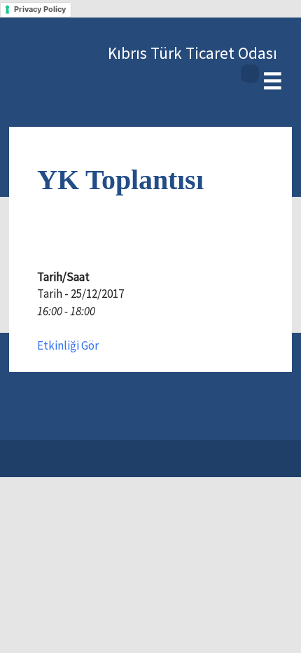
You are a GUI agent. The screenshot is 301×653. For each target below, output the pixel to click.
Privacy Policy (40, 9)
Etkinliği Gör (68, 345)
